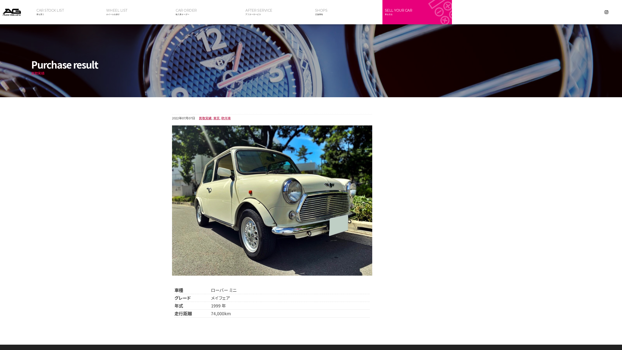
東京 (216, 118)
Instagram (606, 12)
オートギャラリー (17, 12)
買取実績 (205, 118)
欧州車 (226, 118)
